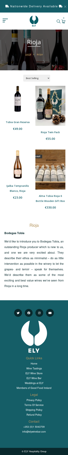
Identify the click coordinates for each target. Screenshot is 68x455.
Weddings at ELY (34, 383)
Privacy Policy (34, 400)
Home (34, 363)
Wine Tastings (34, 368)
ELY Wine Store (34, 373)
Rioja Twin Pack (50, 132)
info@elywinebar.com (34, 431)
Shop (28, 54)
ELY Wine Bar (34, 378)
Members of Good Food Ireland (34, 388)
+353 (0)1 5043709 (34, 426)
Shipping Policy (34, 409)
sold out (35, 156)
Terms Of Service (34, 405)
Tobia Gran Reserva (18, 122)
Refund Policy (34, 414)
